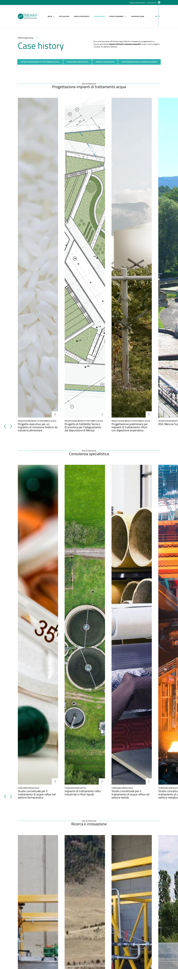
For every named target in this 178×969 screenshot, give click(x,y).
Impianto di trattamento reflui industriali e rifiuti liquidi (83, 792)
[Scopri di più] (38, 258)
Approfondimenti (116, 16)
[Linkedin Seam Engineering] (159, 2)
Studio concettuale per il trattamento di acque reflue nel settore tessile (130, 794)
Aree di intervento (82, 16)
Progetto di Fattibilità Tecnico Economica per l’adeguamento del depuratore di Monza (83, 427)
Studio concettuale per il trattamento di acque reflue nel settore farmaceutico (37, 794)
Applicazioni (64, 16)
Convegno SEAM (137, 16)
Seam (50, 16)
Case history (99, 16)
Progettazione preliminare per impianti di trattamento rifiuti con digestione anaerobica (130, 427)
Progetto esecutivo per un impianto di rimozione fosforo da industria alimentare (37, 427)
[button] (5, 426)
